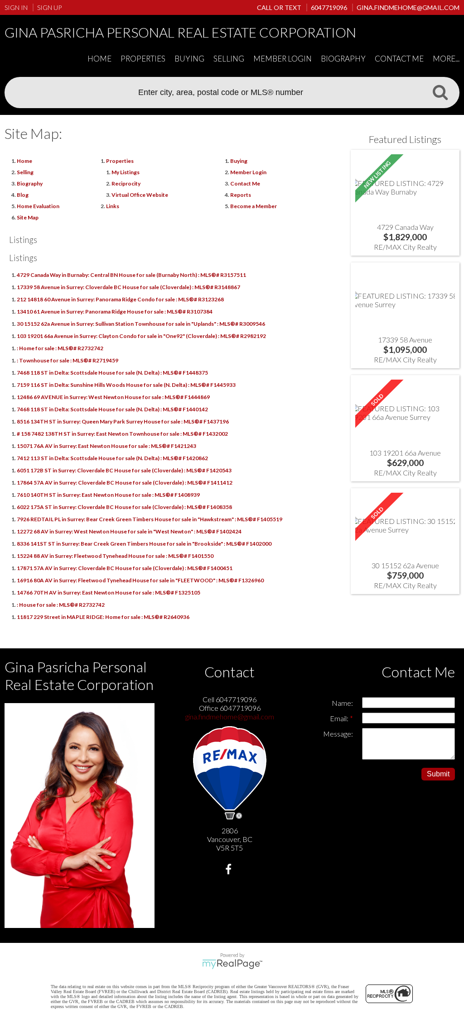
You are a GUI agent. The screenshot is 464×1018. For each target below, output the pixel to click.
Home (99, 58)
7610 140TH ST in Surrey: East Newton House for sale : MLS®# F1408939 (108, 494)
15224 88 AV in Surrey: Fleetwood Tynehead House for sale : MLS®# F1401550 (115, 555)
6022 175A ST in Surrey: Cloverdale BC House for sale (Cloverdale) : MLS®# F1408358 (124, 507)
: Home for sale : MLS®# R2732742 (60, 348)
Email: (340, 718)
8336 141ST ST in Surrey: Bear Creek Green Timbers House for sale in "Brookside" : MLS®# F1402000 (144, 543)
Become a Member (253, 206)
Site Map (28, 217)
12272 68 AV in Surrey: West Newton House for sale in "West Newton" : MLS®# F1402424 (129, 531)
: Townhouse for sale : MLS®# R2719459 (67, 360)
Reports (240, 194)
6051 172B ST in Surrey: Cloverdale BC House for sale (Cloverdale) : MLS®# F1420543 (124, 470)
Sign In (16, 7)
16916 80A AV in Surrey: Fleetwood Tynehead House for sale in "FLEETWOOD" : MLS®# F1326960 (140, 580)
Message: (338, 733)
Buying (189, 58)
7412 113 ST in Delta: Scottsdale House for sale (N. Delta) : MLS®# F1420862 (112, 458)
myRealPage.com (232, 964)
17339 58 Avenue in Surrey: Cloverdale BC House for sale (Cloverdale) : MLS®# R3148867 (128, 287)
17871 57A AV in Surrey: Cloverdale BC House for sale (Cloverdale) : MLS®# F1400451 (124, 568)
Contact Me (399, 58)
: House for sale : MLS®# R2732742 (61, 604)
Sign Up (49, 7)
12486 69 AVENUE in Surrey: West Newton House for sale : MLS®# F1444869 (113, 397)
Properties (120, 160)
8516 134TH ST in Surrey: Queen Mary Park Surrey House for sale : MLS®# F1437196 (123, 421)
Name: (342, 703)
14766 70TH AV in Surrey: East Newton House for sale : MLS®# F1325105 (108, 592)
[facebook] (229, 870)
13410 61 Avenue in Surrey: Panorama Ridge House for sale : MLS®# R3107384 (115, 311)
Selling (228, 58)
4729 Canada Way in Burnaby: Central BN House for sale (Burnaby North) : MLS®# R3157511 (131, 274)
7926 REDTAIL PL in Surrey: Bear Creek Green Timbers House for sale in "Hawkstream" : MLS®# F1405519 (149, 519)
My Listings (125, 172)
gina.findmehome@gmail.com (229, 716)
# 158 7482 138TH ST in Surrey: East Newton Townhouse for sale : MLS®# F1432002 (122, 433)
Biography (343, 58)
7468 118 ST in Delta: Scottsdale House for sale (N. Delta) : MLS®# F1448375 (112, 372)
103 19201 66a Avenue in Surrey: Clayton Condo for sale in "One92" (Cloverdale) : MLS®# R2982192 (141, 336)
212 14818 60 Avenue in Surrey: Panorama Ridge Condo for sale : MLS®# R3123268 (120, 299)
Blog (23, 194)
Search (440, 91)
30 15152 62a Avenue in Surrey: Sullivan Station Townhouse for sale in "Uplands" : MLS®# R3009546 (141, 323)
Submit (438, 774)
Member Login (282, 58)
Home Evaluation (38, 206)
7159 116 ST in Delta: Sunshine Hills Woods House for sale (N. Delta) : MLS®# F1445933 (126, 384)
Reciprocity (125, 183)
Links (112, 206)
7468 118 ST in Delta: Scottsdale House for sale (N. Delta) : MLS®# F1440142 (112, 409)
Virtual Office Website (139, 194)
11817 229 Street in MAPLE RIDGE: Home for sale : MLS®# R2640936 (103, 617)
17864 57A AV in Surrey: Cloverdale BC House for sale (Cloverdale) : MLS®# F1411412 (124, 482)
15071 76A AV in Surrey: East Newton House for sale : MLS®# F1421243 (106, 445)
